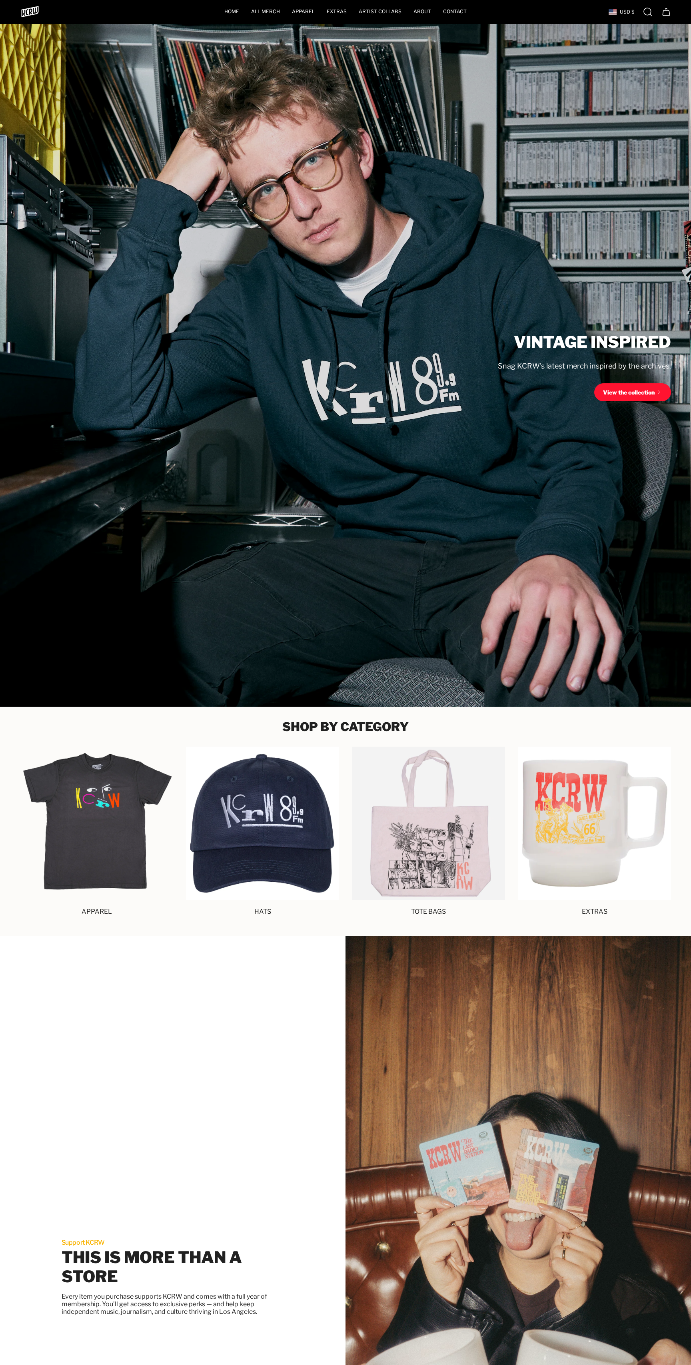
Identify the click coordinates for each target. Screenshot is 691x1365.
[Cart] (666, 12)
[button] (303, 12)
